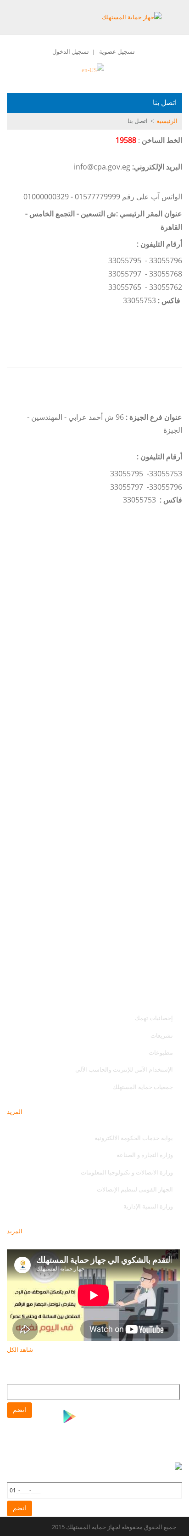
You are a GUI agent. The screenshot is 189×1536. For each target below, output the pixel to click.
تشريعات (161, 1035)
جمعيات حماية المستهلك (142, 1087)
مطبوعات (161, 1052)
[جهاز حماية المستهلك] (131, 16)
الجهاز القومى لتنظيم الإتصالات (135, 1189)
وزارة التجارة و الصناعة (145, 1155)
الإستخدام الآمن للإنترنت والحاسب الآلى (124, 1069)
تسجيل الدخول (70, 51)
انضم (19, 1409)
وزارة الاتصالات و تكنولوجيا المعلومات (127, 1172)
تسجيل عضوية (117, 51)
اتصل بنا (138, 121)
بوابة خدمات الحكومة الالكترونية (133, 1138)
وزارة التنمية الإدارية (148, 1206)
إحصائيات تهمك (154, 1018)
